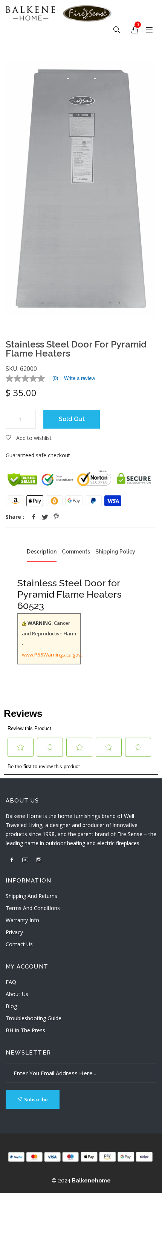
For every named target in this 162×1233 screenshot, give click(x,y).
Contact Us (19, 944)
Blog (11, 1006)
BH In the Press (25, 1030)
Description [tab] (42, 552)
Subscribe (36, 1099)
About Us (17, 994)
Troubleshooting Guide (33, 1018)
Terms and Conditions (33, 908)
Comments (76, 552)
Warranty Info (22, 920)
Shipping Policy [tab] (115, 552)
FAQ (11, 981)
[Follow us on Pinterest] (56, 517)
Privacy (14, 932)
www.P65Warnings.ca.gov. (52, 654)
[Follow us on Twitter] (44, 517)
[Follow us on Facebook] (33, 517)
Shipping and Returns (31, 895)
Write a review (79, 378)
